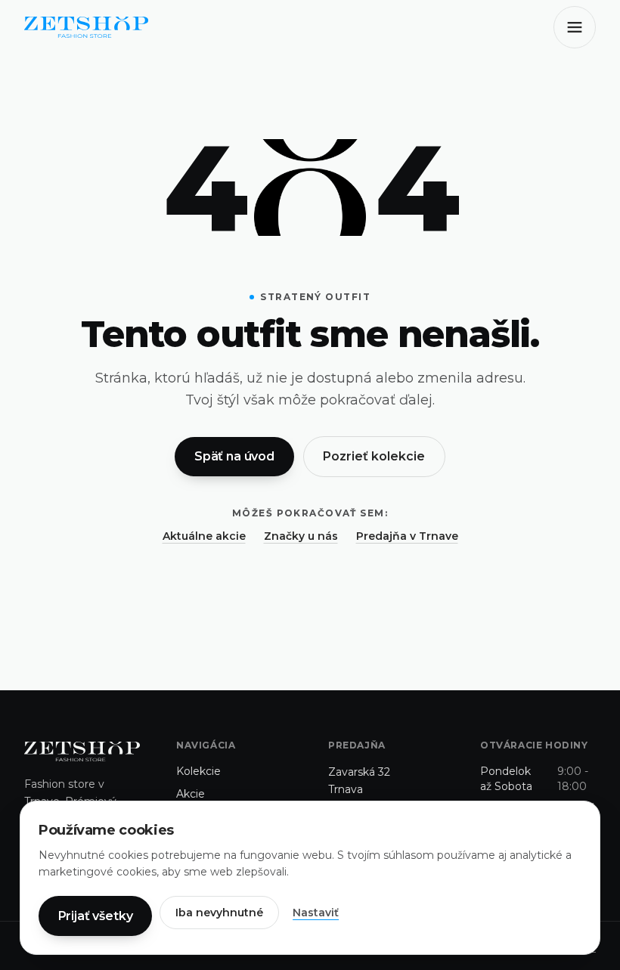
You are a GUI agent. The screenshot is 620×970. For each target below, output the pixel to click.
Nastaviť (316, 912)
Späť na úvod (234, 456)
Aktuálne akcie (204, 536)
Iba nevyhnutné (219, 912)
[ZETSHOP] (86, 27)
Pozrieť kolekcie (374, 456)
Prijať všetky (95, 916)
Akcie (190, 794)
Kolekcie (198, 771)
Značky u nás (301, 536)
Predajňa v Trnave (407, 536)
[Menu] (574, 27)
